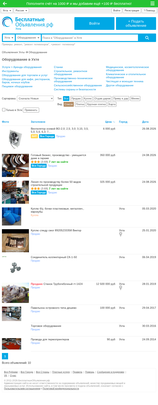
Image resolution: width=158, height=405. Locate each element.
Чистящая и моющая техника (124, 81)
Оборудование (38, 52)
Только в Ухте (14, 110)
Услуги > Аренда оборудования (22, 67)
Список (69, 104)
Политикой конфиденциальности (61, 388)
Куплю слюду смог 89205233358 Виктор (56, 230)
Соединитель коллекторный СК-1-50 (54, 257)
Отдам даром (102, 98)
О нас (13, 375)
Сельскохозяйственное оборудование (78, 85)
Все (66, 98)
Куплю (88, 98)
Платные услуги (61, 372)
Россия (20, 10)
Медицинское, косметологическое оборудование (127, 68)
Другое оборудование (120, 85)
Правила (77, 372)
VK (5, 375)
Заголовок (38, 121)
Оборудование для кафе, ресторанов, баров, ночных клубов (26, 81)
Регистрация (132, 10)
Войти (116, 10)
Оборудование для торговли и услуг (25, 75)
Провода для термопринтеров (50, 339)
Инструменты (10, 71)
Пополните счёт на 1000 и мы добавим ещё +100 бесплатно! (79, 4)
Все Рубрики (11, 372)
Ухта (5, 10)
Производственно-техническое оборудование (73, 80)
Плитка (80, 104)
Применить (31, 110)
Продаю (76, 98)
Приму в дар (120, 98)
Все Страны (42, 372)
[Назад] (5, 3)
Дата (145, 121)
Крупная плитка (96, 104)
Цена (108, 121)
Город (123, 121)
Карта (112, 104)
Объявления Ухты (13, 52)
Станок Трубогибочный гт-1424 (63, 283)
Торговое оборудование (46, 325)
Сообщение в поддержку (110, 372)
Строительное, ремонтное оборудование (70, 73)
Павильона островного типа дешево (53, 307)
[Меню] (153, 3)
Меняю (135, 98)
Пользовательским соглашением (22, 388)
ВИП (34, 136)
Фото (5, 121)
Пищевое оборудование (17, 86)
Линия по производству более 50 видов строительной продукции (56, 183)
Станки (58, 67)
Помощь (89, 372)
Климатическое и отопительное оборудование (126, 76)
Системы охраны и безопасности (75, 89)
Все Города (47, 136)
